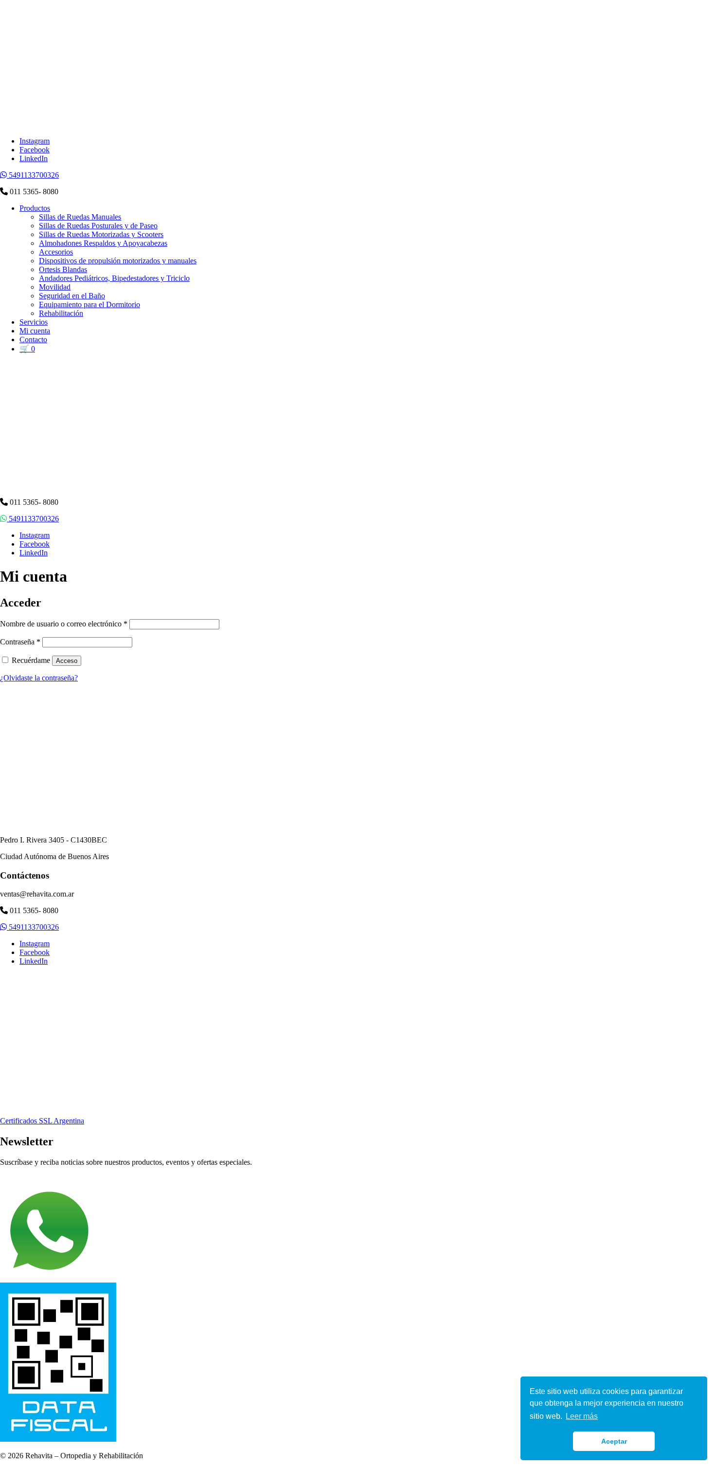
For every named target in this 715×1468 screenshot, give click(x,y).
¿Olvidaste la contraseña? (39, 678)
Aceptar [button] (614, 1441)
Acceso (66, 660)
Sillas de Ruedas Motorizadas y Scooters (101, 234)
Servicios (33, 322)
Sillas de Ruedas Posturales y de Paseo (98, 225)
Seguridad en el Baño (72, 296)
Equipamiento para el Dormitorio (89, 304)
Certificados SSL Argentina (42, 1121)
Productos (34, 208)
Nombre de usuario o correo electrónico (63, 624)
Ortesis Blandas (63, 269)
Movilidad (55, 287)
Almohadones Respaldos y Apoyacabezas (103, 243)
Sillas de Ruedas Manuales (80, 217)
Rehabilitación (61, 313)
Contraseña (20, 642)
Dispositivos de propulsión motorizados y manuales (118, 261)
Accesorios (56, 252)
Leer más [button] (582, 1416)
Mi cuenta (34, 331)
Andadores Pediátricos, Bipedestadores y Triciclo (114, 278)
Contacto (33, 339)
